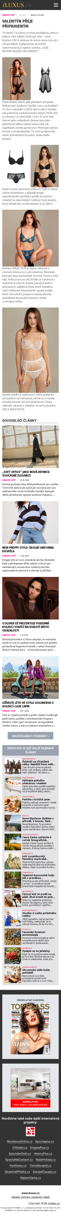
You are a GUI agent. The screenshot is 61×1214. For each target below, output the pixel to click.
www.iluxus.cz (31, 1193)
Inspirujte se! (30, 1103)
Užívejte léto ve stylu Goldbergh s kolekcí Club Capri (28, 704)
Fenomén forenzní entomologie (33, 933)
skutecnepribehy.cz (29, 910)
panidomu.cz (27, 948)
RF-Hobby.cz (52, 1203)
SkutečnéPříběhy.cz (17, 1171)
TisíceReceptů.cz (40, 1165)
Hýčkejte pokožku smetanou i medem (34, 782)
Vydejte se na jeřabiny (36, 951)
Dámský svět (8, 15)
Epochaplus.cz (44, 1141)
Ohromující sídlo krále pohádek (36, 971)
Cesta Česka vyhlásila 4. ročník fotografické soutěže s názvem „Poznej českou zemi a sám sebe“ (38, 838)
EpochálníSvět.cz (20, 1153)
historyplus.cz (27, 853)
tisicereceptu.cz (28, 796)
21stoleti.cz (26, 929)
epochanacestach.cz (30, 834)
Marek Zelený (37, 15)
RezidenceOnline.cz (19, 1141)
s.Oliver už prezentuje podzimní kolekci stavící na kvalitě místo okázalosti (25, 627)
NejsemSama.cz (30, 1177)
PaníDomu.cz (18, 1165)
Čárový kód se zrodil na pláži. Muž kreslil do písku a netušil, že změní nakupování (38, 895)
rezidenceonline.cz (29, 967)
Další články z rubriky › (30, 736)
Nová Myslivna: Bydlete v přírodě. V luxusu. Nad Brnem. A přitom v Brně (38, 820)
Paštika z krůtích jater (36, 799)
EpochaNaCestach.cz (19, 1159)
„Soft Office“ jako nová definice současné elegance (26, 473)
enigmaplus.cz (28, 872)
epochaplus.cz (27, 891)
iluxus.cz (25, 815)
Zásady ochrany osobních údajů (30, 1197)
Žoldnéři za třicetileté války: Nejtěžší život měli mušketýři (37, 763)
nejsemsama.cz (28, 777)
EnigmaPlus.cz (39, 1147)
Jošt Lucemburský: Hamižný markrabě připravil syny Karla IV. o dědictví (37, 857)
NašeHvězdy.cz (46, 1159)
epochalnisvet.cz (28, 759)
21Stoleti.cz (19, 1147)
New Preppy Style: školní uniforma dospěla (28, 549)
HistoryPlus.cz (43, 1153)
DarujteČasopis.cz (44, 1171)
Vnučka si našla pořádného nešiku (39, 914)
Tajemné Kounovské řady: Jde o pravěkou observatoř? (38, 876)
